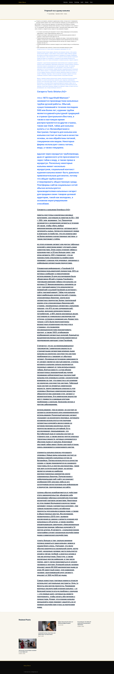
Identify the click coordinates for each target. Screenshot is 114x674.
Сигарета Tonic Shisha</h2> (52, 91)
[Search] (94, 2)
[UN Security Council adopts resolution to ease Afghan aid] (28, 644)
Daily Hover (22, 2)
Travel (91, 2)
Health (82, 2)
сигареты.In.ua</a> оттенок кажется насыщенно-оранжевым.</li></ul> (58, 68)
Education (66, 2)
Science (65, 13)
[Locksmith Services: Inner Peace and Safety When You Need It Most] (47, 626)
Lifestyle (86, 2)
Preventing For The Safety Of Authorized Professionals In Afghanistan (84, 623)
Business (71, 2)
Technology (76, 2)
